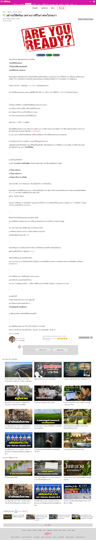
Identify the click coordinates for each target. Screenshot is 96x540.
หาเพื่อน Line (45, 4)
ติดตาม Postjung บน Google (86, 19)
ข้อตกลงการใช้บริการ (15, 537)
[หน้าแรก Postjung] (6, 1)
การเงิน (67, 4)
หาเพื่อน (34, 4)
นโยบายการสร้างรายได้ (46, 537)
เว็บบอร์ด (28, 4)
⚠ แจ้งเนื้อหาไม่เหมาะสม (84, 337)
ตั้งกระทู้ (61, 8)
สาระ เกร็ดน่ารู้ (22, 511)
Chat (39, 4)
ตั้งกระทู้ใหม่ (48, 525)
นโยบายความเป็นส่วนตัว (27, 537)
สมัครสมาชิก (60, 350)
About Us (55, 537)
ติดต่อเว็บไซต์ (61, 537)
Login (43, 349)
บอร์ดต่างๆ (44, 8)
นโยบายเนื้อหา (36, 537)
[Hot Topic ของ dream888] (12, 342)
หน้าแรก (15, 4)
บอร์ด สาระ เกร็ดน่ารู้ (17, 12)
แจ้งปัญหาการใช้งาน (70, 537)
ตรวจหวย (21, 4)
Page (71, 4)
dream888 (9, 20)
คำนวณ (61, 4)
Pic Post (52, 4)
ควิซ (57, 4)
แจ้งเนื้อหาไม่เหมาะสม (80, 537)
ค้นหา (53, 8)
